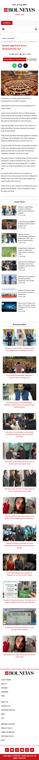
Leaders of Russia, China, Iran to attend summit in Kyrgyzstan (26, 292)
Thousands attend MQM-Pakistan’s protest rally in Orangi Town (26, 224)
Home (4, 38)
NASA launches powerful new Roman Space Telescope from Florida (26, 278)
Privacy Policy (7, 728)
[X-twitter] (17, 750)
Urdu (3, 714)
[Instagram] (27, 750)
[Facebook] (12, 750)
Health (3, 684)
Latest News (10, 38)
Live (2, 718)
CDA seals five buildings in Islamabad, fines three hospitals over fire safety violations (19, 434)
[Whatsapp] (7, 750)
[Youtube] (22, 750)
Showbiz (4, 688)
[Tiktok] (32, 750)
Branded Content (8, 724)
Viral (3, 696)
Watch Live (19, 14)
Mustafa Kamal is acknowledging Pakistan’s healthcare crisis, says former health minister (19, 405)
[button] (14, 65)
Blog (3, 740)
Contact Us (5, 706)
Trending (4, 692)
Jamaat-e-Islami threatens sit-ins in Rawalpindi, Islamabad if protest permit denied (19, 545)
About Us (4, 702)
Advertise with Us (8, 710)
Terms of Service (7, 732)
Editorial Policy (7, 736)
